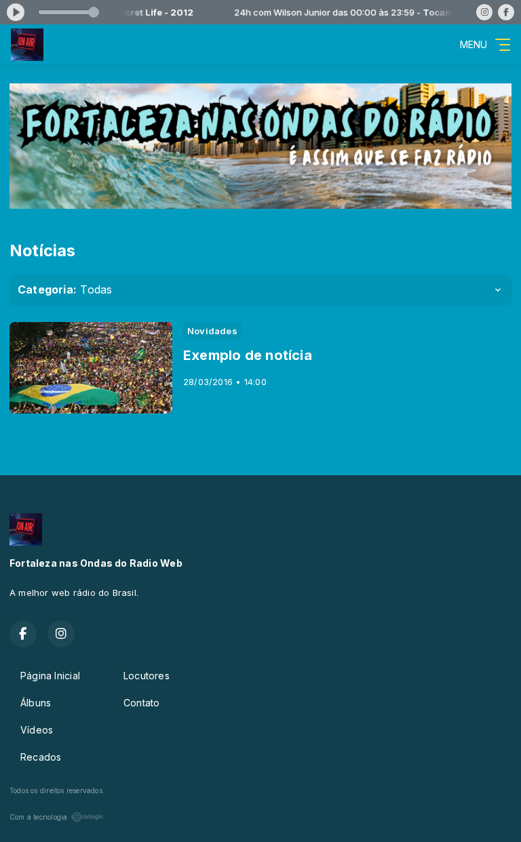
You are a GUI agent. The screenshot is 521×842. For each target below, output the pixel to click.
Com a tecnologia (38, 817)
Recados (40, 757)
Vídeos (36, 730)
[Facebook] (506, 12)
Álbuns (35, 702)
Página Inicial (50, 675)
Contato (141, 702)
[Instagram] (484, 12)
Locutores (146, 675)
